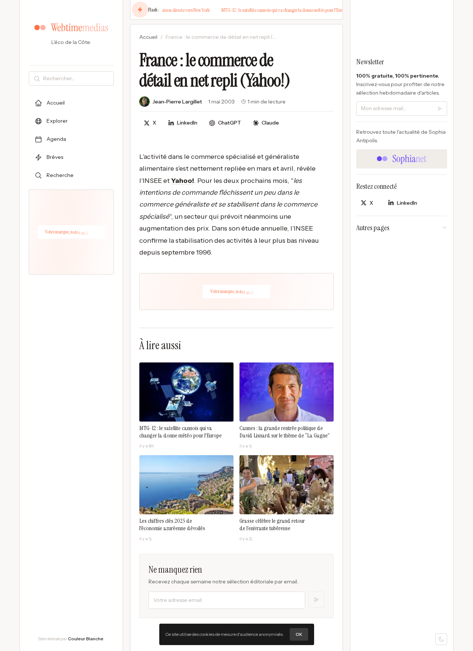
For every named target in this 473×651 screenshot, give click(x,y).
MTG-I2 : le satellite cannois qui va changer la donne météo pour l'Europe (274, 10)
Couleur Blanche (85, 638)
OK (299, 634)
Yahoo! (182, 181)
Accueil (148, 37)
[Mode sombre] (441, 639)
